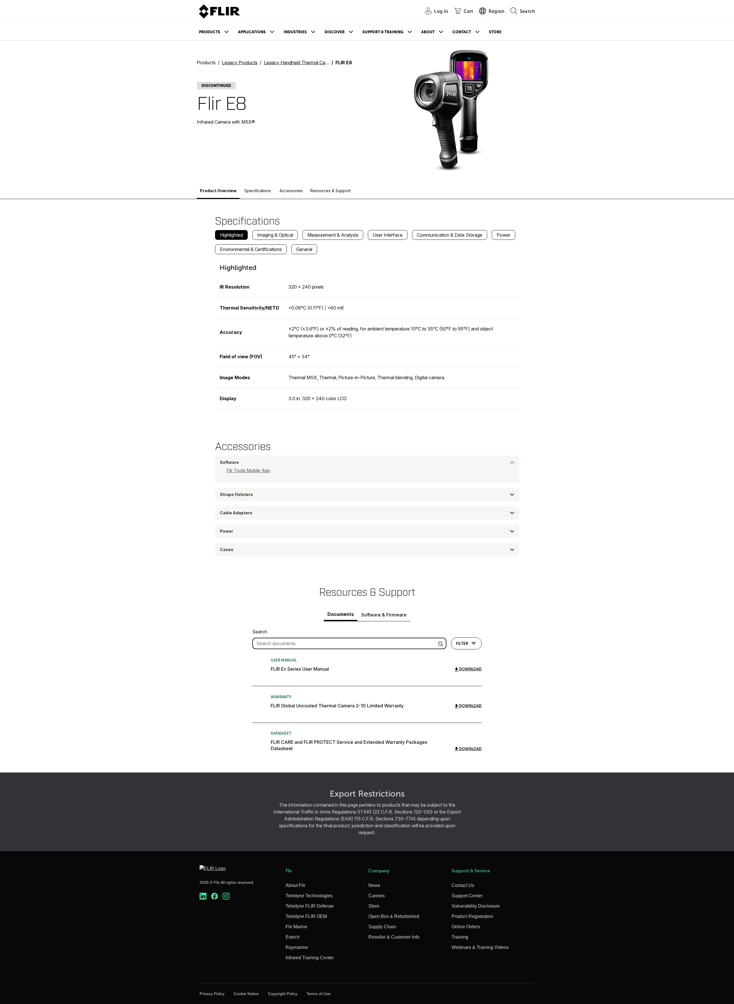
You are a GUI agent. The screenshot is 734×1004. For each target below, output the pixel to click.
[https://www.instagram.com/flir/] (225, 896)
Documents (340, 614)
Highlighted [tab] (231, 235)
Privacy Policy (212, 993)
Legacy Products (239, 62)
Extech (293, 937)
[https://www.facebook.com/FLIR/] (214, 896)
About (428, 32)
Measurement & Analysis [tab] (332, 235)
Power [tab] (503, 235)
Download (470, 669)
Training (460, 937)
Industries (295, 32)
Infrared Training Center (310, 957)
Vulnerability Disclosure (476, 906)
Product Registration (472, 916)
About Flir (295, 885)
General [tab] (304, 249)
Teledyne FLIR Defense (310, 906)
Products (209, 32)
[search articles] (441, 643)
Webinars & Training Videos (480, 947)
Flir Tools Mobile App (248, 470)
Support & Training (382, 32)
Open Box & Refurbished (393, 916)
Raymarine (297, 947)
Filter (462, 643)
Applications (252, 32)
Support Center (467, 895)
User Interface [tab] (388, 235)
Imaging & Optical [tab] (275, 235)
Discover (335, 32)
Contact (461, 32)
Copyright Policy (282, 993)
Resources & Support (330, 190)
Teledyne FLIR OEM (306, 916)
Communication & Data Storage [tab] (449, 235)
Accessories (291, 190)
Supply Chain (382, 926)
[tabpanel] (367, 334)
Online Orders (466, 926)
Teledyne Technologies (309, 895)
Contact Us (463, 885)
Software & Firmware (384, 615)
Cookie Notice (246, 993)
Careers (376, 895)
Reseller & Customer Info (393, 937)
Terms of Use (319, 993)
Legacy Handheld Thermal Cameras (301, 62)
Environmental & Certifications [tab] (251, 249)
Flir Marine (296, 926)
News (374, 885)
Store (495, 32)
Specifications (257, 190)
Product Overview (218, 190)
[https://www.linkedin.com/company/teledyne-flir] (203, 896)
